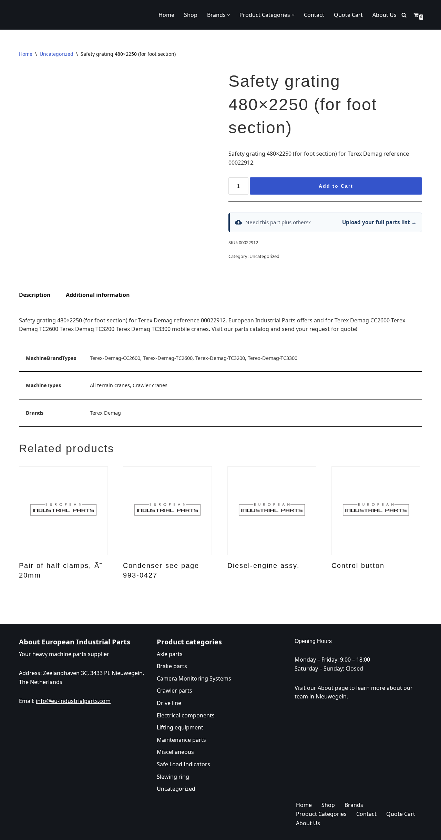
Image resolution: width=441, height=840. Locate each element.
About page (333, 687)
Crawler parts (174, 690)
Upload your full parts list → (379, 222)
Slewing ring (173, 776)
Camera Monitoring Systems (194, 678)
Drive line (169, 702)
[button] (228, 15)
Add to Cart (336, 186)
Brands (354, 804)
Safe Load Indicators (183, 764)
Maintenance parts (181, 739)
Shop (190, 15)
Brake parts (172, 666)
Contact (314, 15)
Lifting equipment (180, 727)
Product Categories (321, 814)
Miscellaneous (175, 752)
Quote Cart (348, 15)
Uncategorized (56, 54)
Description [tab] (35, 295)
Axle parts (170, 653)
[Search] (404, 15)
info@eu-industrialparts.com (73, 701)
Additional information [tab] (98, 295)
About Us (384, 15)
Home (166, 15)
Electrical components (186, 715)
